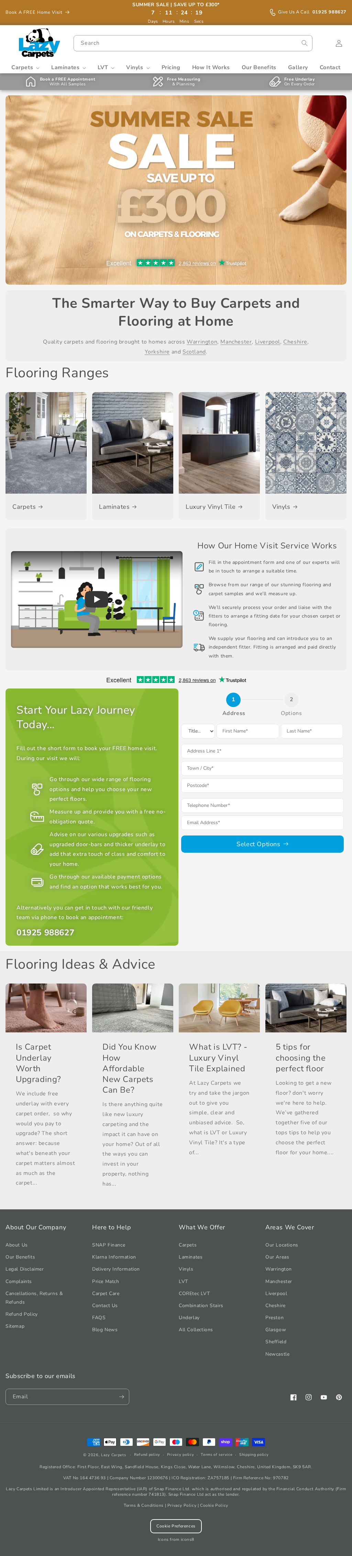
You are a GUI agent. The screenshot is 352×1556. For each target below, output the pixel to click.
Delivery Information (116, 1269)
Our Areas (277, 1257)
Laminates (114, 507)
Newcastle (277, 1354)
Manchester (236, 342)
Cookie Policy (214, 1505)
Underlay (189, 1317)
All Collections (196, 1329)
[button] (25, 67)
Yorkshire (157, 352)
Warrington (202, 342)
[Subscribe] (121, 1397)
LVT (183, 1281)
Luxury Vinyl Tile (210, 507)
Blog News (105, 1329)
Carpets (24, 507)
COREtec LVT (194, 1293)
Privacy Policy (181, 1505)
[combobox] (193, 43)
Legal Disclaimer (25, 1269)
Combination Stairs (201, 1305)
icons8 (188, 1539)
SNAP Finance (108, 1245)
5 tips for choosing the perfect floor (301, 1058)
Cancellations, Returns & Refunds (34, 1297)
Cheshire (295, 342)
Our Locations (281, 1245)
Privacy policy (180, 1454)
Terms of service (216, 1454)
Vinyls (281, 507)
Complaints (19, 1281)
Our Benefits (20, 1257)
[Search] (304, 43)
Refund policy (147, 1454)
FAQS (99, 1317)
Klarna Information (114, 1257)
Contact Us (105, 1305)
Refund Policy (22, 1314)
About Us (17, 1245)
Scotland (194, 352)
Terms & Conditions (144, 1505)
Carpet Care (106, 1293)
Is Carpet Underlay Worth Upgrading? (38, 1063)
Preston (274, 1317)
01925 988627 (312, 12)
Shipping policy (254, 1454)
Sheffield (275, 1341)
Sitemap (15, 1326)
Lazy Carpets (113, 1455)
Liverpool (267, 342)
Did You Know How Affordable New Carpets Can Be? (129, 1068)
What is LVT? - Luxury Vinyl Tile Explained (218, 1058)
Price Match (105, 1281)
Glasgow (275, 1329)
